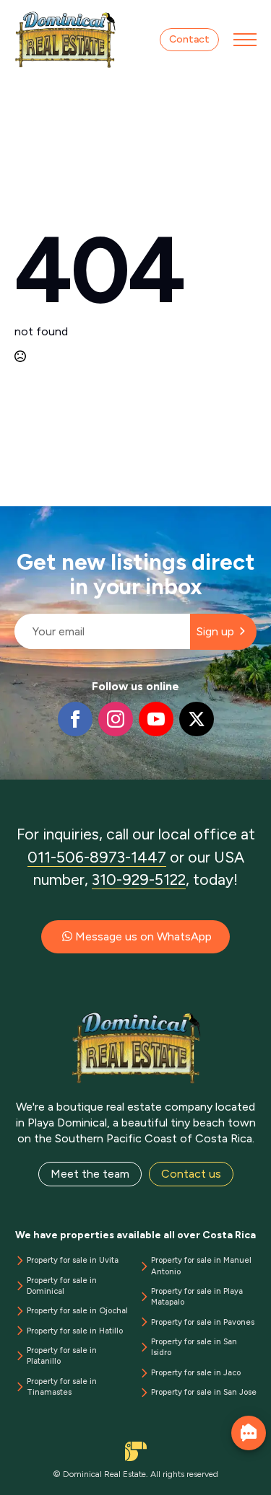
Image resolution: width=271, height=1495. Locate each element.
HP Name (15, 517)
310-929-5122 (139, 879)
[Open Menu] (245, 39)
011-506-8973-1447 (96, 857)
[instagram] (115, 719)
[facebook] (75, 719)
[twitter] (196, 719)
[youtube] (156, 719)
